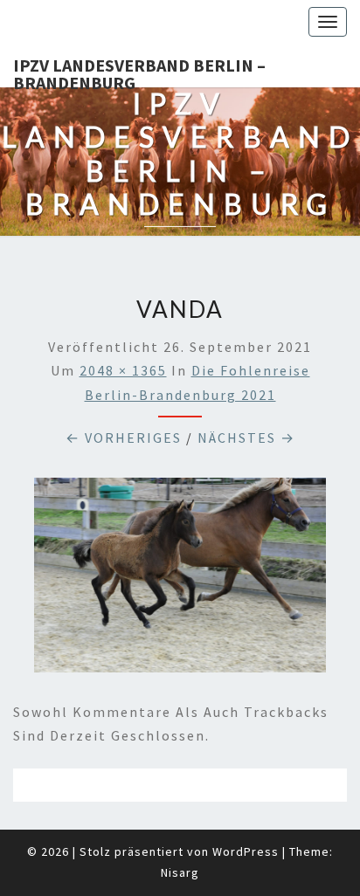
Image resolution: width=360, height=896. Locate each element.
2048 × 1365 (123, 370)
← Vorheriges (124, 437)
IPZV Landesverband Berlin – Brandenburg (139, 70)
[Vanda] (180, 580)
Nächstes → (246, 437)
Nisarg (180, 872)
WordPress (245, 851)
